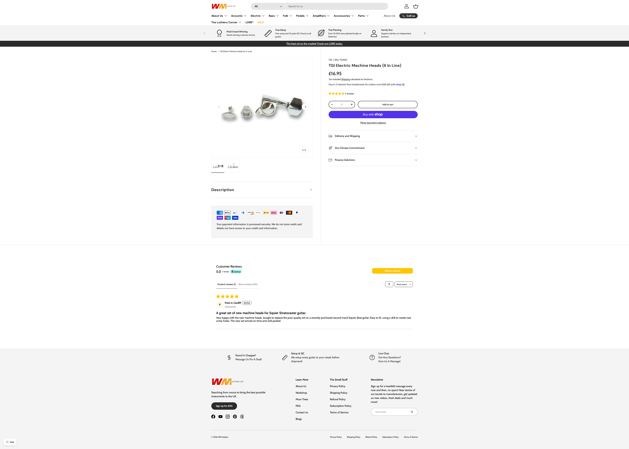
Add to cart (387, 104)
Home (214, 51)
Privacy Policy (337, 386)
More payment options (373, 122)
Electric (256, 16)
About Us (217, 16)
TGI (330, 59)
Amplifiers (319, 16)
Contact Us (302, 412)
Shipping (345, 79)
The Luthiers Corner (224, 22)
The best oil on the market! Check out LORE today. (314, 43)
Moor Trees (302, 399)
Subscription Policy (340, 405)
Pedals (300, 16)
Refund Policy (337, 399)
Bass (272, 16)
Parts (361, 16)
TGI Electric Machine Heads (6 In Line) (236, 51)
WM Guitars (223, 437)
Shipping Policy (338, 392)
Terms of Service (339, 412)
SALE (260, 22)
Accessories (342, 16)
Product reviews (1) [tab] (227, 284)
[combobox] (319, 6)
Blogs (299, 419)
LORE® (249, 22)
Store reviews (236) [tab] (247, 284)
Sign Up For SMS (224, 405)
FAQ (298, 405)
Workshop (301, 392)
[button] (415, 6)
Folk (285, 16)
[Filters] (389, 284)
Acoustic (237, 16)
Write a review (392, 270)
